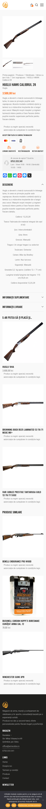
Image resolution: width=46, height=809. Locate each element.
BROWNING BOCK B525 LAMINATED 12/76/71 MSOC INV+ (22, 431)
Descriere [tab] (7, 184)
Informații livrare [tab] (12, 307)
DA (8, 805)
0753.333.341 (16, 161)
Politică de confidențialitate (29, 805)
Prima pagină (8, 75)
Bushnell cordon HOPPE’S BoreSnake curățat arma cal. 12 (20, 622)
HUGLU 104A (8, 366)
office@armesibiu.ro (11, 746)
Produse (19, 75)
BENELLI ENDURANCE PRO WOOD (16, 561)
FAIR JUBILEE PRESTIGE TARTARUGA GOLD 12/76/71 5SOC (21, 493)
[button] (42, 4)
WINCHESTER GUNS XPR (13, 676)
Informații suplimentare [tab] (15, 297)
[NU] (43, 800)
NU (14, 805)
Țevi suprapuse (18, 77)
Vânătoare (29, 75)
